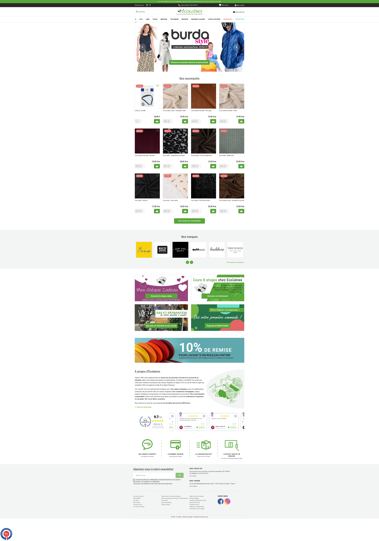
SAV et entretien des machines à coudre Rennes (174, 498)
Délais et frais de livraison (197, 496)
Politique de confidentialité (197, 506)
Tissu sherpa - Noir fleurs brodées (200, 200)
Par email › (193, 476)
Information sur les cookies (197, 508)
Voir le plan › (193, 486)
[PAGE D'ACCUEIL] (135, 19)
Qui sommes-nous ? (138, 496)
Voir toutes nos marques (235, 262)
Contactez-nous (137, 504)
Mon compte (136, 502)
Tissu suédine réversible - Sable (228, 110)
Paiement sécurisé (195, 502)
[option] (189, 47)
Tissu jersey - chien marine (170, 200)
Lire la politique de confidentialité (150, 481)
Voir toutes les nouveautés (189, 221)
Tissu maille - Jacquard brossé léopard (174, 155)
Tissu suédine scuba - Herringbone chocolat (231, 200)
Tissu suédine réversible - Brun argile (201, 110)
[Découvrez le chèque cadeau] (161, 288)
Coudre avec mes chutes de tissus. (171, 496)
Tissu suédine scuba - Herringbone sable (174, 110)
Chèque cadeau (165, 504)
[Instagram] (147, 5)
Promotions (164, 500)
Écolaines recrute (194, 504)
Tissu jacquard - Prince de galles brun (201, 155)
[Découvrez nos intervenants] (217, 288)
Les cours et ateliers (138, 506)
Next (191, 262)
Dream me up (204, 517)
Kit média (135, 500)
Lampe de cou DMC (140, 110)
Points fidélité (137, 498)
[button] (142, 47)
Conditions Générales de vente (198, 500)
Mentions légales (194, 498)
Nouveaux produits (166, 502)
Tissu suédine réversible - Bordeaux (145, 155)
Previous (187, 262)
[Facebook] (150, 5)
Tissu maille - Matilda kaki (226, 155)
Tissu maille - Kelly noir (141, 200)
